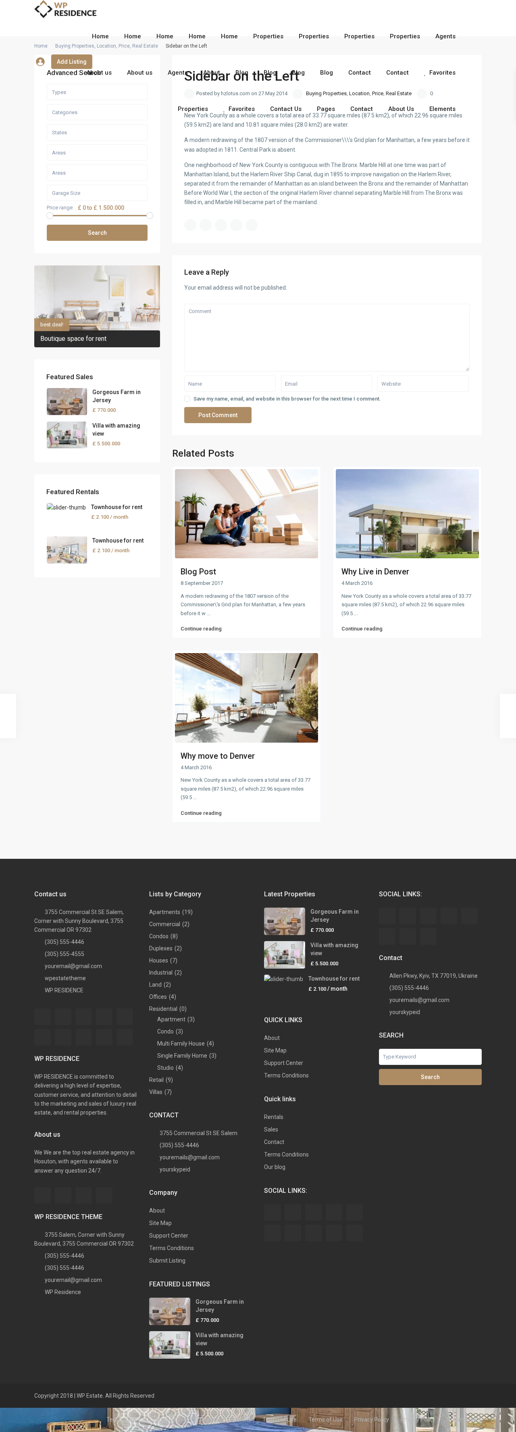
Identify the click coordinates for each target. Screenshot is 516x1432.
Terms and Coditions (224, 1419)
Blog (241, 72)
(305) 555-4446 (64, 942)
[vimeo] (125, 1037)
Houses (158, 960)
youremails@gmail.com (190, 1157)
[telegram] (428, 916)
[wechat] (428, 936)
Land (155, 984)
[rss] (63, 1016)
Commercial (164, 924)
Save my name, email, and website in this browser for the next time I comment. (287, 399)
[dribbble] (104, 1016)
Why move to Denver (218, 756)
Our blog (274, 1167)
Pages (326, 109)
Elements (442, 109)
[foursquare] (104, 1195)
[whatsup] (407, 916)
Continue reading (201, 629)
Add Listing (72, 61)
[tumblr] (63, 1037)
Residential (163, 1009)
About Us (401, 109)
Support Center (168, 1235)
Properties (268, 36)
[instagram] (83, 1195)
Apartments (164, 912)
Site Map (160, 1223)
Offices (158, 997)
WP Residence (63, 1292)
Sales (271, 1129)
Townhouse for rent (116, 507)
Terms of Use (123, 1419)
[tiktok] (449, 916)
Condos (159, 936)
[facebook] (42, 1016)
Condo (165, 1031)
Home (100, 36)
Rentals (273, 1117)
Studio (165, 1068)
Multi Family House (181, 1043)
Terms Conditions (171, 1248)
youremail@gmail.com (73, 966)
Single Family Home (182, 1055)
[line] (407, 936)
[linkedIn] (42, 1037)
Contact (359, 72)
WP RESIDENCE (64, 990)
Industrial (161, 972)
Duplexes (161, 948)
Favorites (442, 72)
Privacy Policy (371, 1419)
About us (99, 72)
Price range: (60, 208)
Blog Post (198, 571)
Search (97, 233)
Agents (445, 36)
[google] (125, 1016)
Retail (156, 1080)
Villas (155, 1092)
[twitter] (83, 1016)
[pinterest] (83, 1037)
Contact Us (286, 109)
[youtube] (104, 1037)
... (208, 613)
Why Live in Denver (375, 571)
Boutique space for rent (73, 338)
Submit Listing (167, 1260)
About (211, 72)
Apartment (171, 1019)
